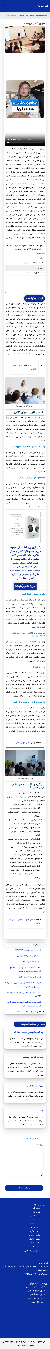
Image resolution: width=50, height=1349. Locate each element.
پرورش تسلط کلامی (34, 1086)
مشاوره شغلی (35, 1243)
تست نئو (36, 1208)
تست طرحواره (34, 1216)
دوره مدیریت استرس (35, 1298)
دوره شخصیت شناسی (34, 1286)
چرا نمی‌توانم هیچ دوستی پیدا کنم (28, 1032)
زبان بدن (39, 1111)
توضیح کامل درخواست (36, 273)
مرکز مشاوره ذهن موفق (41, 15)
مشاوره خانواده (34, 1239)
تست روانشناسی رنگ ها (31, 961)
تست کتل (36, 1212)
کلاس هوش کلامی (23, 742)
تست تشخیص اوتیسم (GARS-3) (28, 950)
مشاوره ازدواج (34, 1235)
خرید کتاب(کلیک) (25, 586)
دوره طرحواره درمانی (35, 1290)
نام (42, 1175)
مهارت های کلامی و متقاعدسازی (26, 15)
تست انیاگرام (35, 1231)
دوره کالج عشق (37, 1302)
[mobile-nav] (4, 6)
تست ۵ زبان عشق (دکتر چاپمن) (29, 955)
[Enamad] (29, 1322)
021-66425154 (31, 1274)
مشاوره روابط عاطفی (32, 1250)
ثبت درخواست (34, 298)
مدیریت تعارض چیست (33, 1057)
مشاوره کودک (35, 1246)
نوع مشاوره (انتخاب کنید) (35, 263)
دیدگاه (40, 1145)
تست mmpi (35, 1223)
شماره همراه (40, 253)
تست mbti (35, 1227)
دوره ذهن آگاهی (36, 1294)
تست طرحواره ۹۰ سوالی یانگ (29, 977)
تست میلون (35, 1219)
